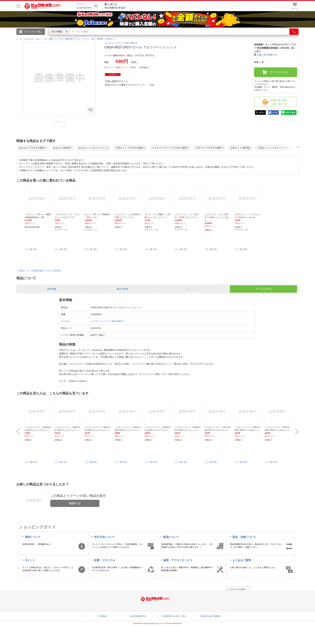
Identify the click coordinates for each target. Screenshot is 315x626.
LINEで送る (290, 112)
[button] (289, 147)
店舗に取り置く (279, 102)
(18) (156, 230)
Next (297, 431)
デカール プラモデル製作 (209, 147)
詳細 (151, 84)
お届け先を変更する (267, 54)
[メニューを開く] (18, 6)
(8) (186, 230)
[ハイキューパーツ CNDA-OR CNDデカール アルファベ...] (98, 411)
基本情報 (51, 289)
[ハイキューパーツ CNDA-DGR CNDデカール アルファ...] (128, 411)
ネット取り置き (200, 36)
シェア (275, 112)
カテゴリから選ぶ (33, 31)
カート (295, 8)
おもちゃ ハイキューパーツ (93, 147)
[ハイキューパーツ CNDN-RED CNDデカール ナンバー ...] (188, 411)
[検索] (293, 32)
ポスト (262, 112)
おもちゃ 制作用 (61, 147)
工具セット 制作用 (239, 147)
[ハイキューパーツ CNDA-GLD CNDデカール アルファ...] (158, 411)
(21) (66, 230)
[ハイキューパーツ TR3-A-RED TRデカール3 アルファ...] (218, 411)
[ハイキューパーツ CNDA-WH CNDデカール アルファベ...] (38, 411)
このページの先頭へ (238, 589)
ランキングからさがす (144, 36)
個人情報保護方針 (138, 616)
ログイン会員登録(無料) (84, 6)
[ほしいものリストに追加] (91, 109)
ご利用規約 (102, 616)
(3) (96, 230)
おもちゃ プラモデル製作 (32, 147)
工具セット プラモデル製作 (129, 147)
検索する (75, 503)
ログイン (87, 37)
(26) (246, 230)
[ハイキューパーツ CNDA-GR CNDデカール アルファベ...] (68, 411)
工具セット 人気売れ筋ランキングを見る (39, 270)
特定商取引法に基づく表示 (174, 616)
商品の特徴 (122, 289)
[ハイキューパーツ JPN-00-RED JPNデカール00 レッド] (248, 411)
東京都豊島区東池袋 (115, 6)
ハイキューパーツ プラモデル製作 (169, 147)
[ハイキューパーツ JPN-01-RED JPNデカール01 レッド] (278, 411)
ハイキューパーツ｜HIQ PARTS (120, 43)
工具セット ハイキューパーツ (273, 147)
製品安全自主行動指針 (210, 616)
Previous (18, 431)
